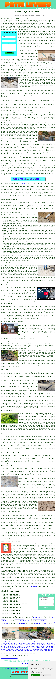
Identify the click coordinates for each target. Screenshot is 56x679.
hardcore (38, 83)
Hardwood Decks (28, 650)
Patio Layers (37, 644)
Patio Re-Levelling (29, 647)
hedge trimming (5, 620)
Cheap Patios (50, 643)
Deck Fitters (48, 650)
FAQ (11, 668)
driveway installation (46, 620)
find (6, 570)
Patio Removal (31, 643)
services (23, 625)
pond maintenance (25, 620)
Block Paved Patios (28, 646)
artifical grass (19, 619)
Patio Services (5, 644)
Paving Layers (46, 644)
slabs (29, 100)
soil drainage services (39, 619)
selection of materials (26, 99)
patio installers (16, 563)
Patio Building (49, 646)
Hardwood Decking (38, 650)
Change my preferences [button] (45, 675)
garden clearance (35, 622)
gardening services (36, 617)
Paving (19, 646)
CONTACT (47, 8)
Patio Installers (35, 641)
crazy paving (37, 497)
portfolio (18, 60)
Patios (13, 644)
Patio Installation (25, 649)
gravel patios (48, 560)
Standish (24, 183)
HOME (36, 8)
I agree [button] (33, 675)
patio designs (46, 531)
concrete (3, 102)
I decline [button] (37, 675)
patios (47, 37)
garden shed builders (40, 623)
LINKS (39, 8)
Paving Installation (23, 641)
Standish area (25, 62)
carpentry (4, 625)
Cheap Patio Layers (11, 643)
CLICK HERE (34, 586)
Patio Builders (41, 643)
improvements (8, 617)
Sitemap (2, 668)
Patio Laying (19, 647)
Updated (8, 668)
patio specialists (22, 543)
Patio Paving (45, 641)
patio (8, 21)
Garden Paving (50, 647)
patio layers (5, 191)
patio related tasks (10, 561)
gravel (31, 102)
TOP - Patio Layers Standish (9, 658)
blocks (46, 102)
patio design (16, 58)
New (5, 668)
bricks (40, 102)
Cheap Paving (28, 644)
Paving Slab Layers (10, 641)
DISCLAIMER (52, 8)
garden (48, 18)
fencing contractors (14, 622)
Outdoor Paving (5, 649)
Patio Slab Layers (18, 650)
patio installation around (26, 546)
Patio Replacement (6, 650)
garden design (21, 623)
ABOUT (43, 8)
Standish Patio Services (11, 591)
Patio (2, 183)
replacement (39, 45)
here (37, 653)
